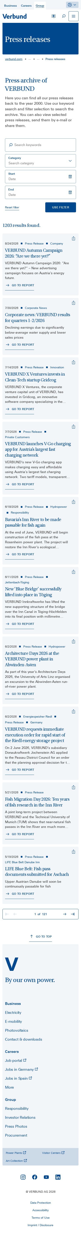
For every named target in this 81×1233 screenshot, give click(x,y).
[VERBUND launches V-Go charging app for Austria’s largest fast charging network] (73, 426)
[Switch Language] (54, 16)
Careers (12, 1051)
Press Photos (16, 1126)
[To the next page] (65, 914)
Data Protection (40, 1202)
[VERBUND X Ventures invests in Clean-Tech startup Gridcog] (73, 362)
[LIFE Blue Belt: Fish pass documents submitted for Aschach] (73, 851)
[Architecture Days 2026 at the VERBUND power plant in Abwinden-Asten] (73, 641)
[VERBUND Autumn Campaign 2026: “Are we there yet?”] (73, 238)
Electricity (13, 1012)
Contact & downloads (23, 1039)
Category (14, 158)
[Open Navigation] (74, 16)
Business (13, 1003)
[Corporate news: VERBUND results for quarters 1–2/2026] (73, 302)
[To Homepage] (14, 16)
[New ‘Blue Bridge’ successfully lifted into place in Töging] (73, 571)
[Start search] (64, 16)
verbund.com (13, 59)
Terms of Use (41, 1217)
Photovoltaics (16, 1030)
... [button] (29, 58)
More (9, 1087)
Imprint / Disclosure (40, 1225)
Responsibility (16, 1108)
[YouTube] (46, 1177)
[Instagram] (23, 1177)
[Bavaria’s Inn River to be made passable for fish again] (73, 501)
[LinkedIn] (57, 1177)
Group (10, 1099)
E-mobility (13, 1021)
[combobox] (40, 160)
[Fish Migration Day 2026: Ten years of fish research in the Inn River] (73, 787)
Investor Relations (20, 1117)
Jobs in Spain (17, 1078)
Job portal (14, 1060)
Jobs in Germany (20, 1069)
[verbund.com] (11, 964)
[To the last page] (73, 914)
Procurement (16, 1135)
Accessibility (40, 1210)
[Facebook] (34, 1177)
